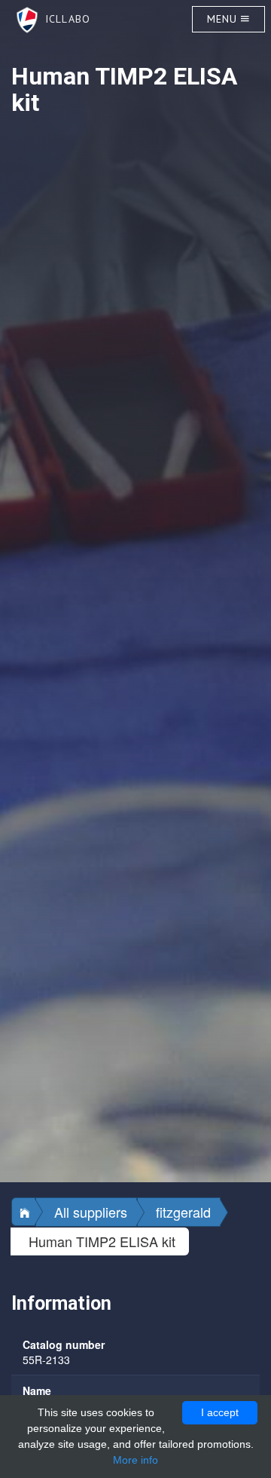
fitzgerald (183, 1211)
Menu (224, 19)
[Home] (23, 1211)
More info (135, 1460)
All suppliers (90, 1211)
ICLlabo (64, 19)
